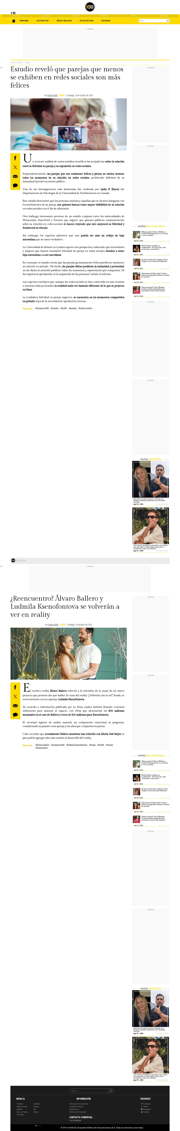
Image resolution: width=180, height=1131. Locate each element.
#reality (109, 745)
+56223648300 (75, 1120)
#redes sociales (85, 308)
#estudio (55, 308)
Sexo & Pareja (17, 62)
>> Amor (26, 62)
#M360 (63, 308)
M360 (62, 95)
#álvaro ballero (42, 745)
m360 (62, 625)
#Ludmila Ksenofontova (76, 745)
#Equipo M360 (42, 308)
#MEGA (92, 745)
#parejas (73, 308)
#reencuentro (42, 748)
